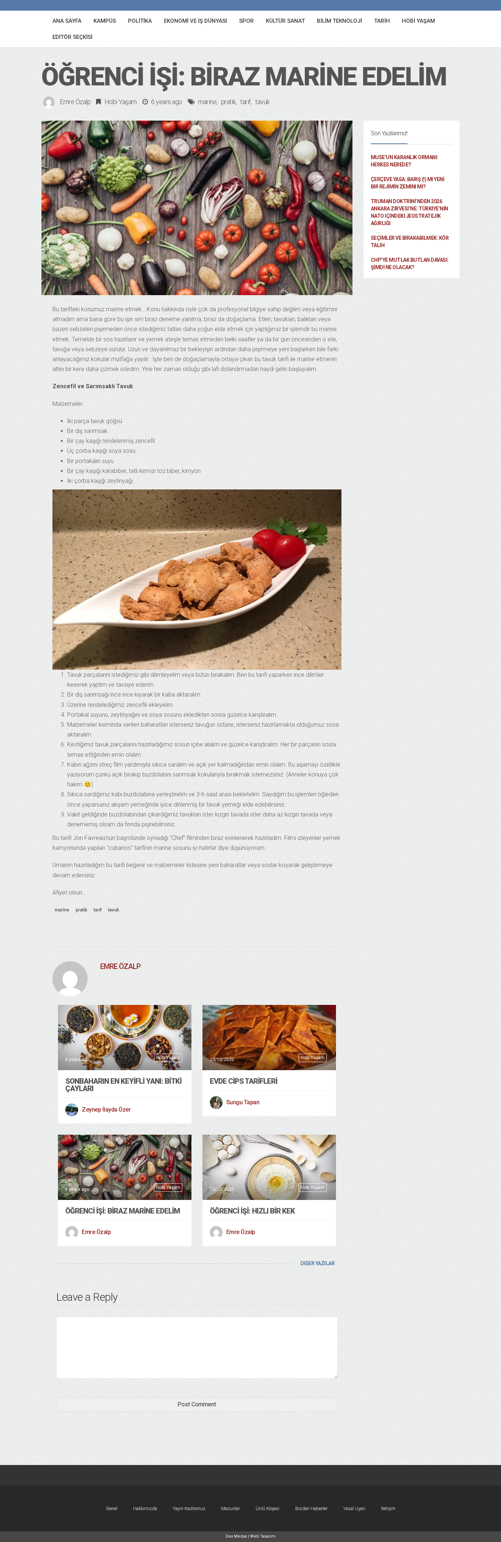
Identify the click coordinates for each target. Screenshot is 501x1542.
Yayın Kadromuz (189, 1508)
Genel (111, 1508)
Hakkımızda (145, 1508)
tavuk (262, 102)
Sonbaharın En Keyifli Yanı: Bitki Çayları (123, 1085)
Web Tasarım (262, 1536)
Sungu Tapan (243, 1102)
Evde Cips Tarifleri (243, 1081)
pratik (228, 102)
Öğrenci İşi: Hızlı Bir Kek (252, 1211)
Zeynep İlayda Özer (106, 1109)
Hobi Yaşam (121, 102)
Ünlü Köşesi (267, 1508)
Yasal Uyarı (354, 1508)
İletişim (388, 1508)
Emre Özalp (75, 102)
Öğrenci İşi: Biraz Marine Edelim (122, 1211)
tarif (245, 102)
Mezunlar (230, 1508)
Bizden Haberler (311, 1508)
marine (207, 102)
